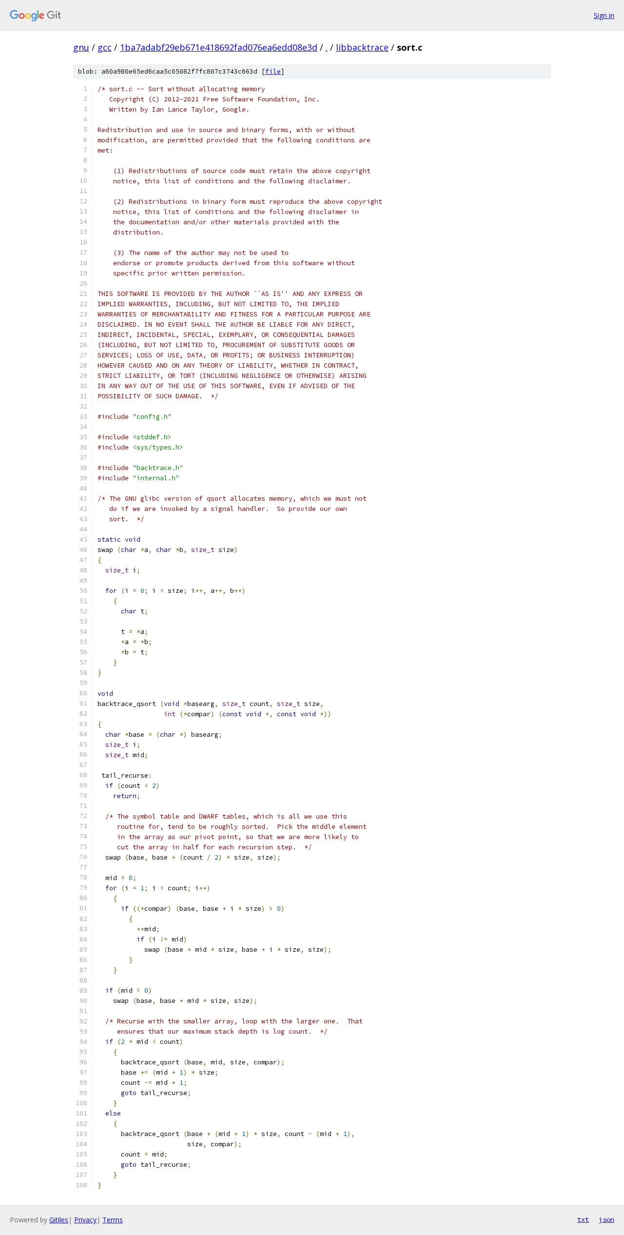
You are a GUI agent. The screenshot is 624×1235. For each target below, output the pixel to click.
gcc (105, 47)
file (273, 71)
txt (583, 1219)
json (606, 1219)
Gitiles (58, 1219)
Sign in (604, 15)
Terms (112, 1219)
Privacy (85, 1219)
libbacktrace (362, 47)
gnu (81, 47)
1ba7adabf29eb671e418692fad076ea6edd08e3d (218, 47)
